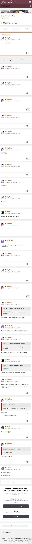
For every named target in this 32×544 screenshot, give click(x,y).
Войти (16, 516)
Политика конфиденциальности (16, 538)
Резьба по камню (13, 23)
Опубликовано (12, 39)
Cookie (28, 538)
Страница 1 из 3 (16, 28)
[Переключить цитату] (3, 308)
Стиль (4, 538)
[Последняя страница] (30, 29)
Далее (26, 28)
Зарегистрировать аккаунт (16, 506)
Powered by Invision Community (16, 541)
